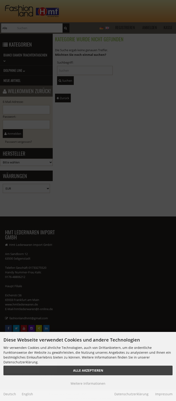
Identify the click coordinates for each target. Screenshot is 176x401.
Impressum (164, 394)
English (27, 394)
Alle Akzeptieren (88, 370)
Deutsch (9, 394)
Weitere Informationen (88, 383)
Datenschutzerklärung (131, 394)
